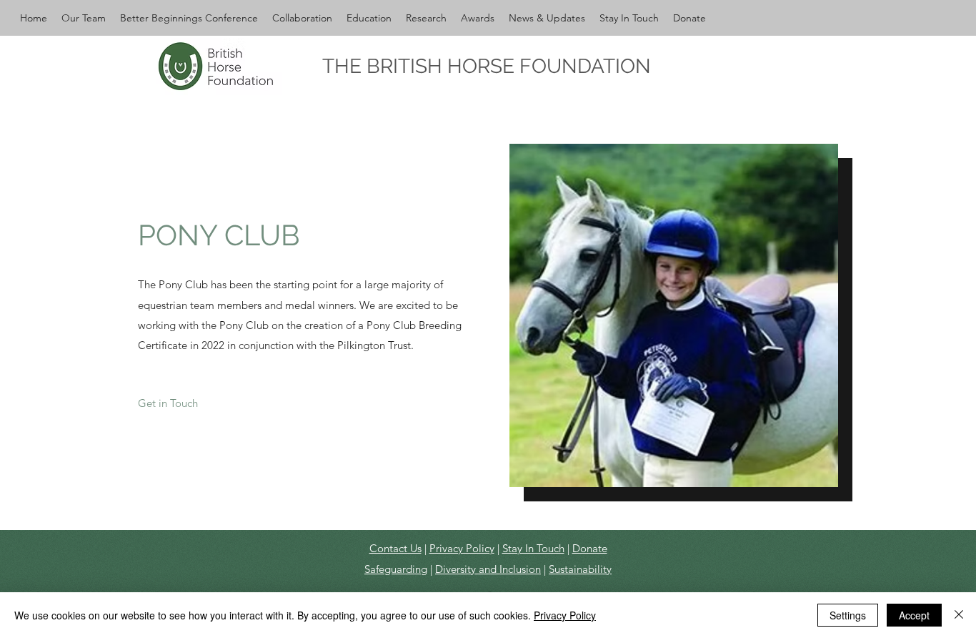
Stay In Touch (533, 548)
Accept (914, 615)
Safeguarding (395, 569)
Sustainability (580, 569)
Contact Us (395, 548)
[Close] (958, 615)
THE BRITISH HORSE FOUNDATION (486, 66)
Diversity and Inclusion (488, 569)
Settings (848, 615)
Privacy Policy (461, 548)
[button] (83, 18)
